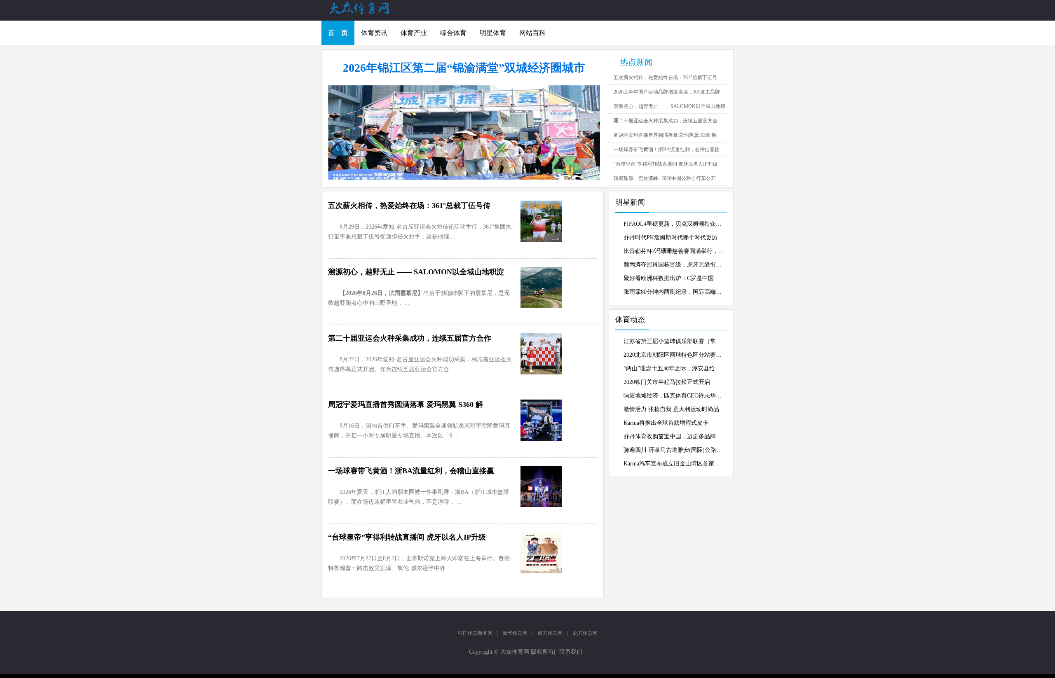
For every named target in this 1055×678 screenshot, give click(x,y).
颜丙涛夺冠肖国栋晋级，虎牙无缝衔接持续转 (674, 265)
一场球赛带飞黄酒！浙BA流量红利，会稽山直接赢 (411, 471)
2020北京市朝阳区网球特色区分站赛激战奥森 (674, 355)
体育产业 (414, 32)
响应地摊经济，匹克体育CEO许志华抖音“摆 (674, 396)
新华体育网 (515, 633)
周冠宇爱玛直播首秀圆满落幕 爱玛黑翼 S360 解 (665, 135)
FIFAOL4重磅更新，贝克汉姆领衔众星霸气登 (674, 224)
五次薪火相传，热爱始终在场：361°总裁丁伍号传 (409, 205)
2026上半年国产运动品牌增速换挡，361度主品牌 (667, 92)
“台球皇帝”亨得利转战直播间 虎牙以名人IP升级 (665, 164)
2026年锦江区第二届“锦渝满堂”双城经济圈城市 (464, 67)
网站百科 (532, 32)
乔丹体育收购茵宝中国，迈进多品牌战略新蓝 (674, 436)
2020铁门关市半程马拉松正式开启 (667, 382)
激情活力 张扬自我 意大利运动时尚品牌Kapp (674, 409)
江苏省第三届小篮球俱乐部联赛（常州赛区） (674, 341)
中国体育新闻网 (475, 633)
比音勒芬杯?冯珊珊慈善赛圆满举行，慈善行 (674, 251)
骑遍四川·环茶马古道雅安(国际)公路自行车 (674, 450)
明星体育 (493, 32)
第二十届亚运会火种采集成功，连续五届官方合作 (409, 338)
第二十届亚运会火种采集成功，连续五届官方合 (665, 121)
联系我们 (570, 652)
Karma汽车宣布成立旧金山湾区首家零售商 (674, 464)
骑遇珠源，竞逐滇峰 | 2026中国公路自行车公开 (665, 178)
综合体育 (453, 32)
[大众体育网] (366, 14)
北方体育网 (585, 633)
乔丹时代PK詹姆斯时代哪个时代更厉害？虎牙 (674, 237)
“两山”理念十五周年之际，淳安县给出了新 (674, 368)
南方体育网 (550, 633)
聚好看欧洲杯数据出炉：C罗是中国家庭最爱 (674, 278)
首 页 (338, 32)
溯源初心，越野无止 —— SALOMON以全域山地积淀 (416, 272)
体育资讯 (374, 32)
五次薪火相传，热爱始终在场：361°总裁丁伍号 (665, 77)
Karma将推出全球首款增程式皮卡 (666, 423)
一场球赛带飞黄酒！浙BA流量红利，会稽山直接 (667, 149)
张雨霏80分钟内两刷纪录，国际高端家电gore (674, 292)
